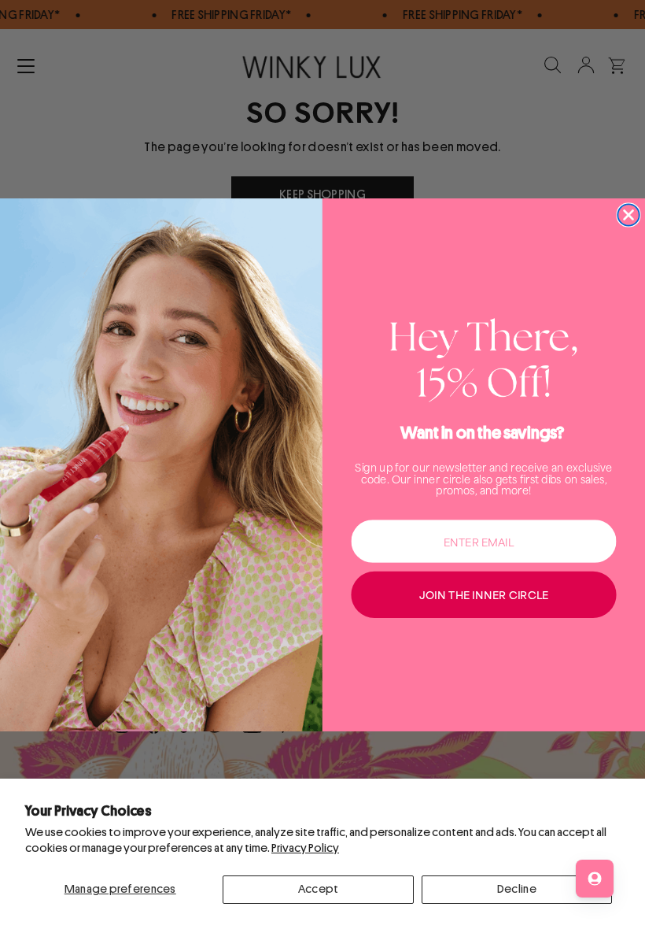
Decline (516, 889)
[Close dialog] (628, 214)
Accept (318, 889)
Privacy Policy (305, 848)
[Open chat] (595, 879)
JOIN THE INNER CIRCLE (483, 594)
